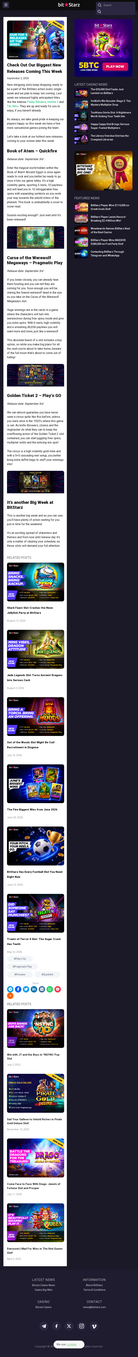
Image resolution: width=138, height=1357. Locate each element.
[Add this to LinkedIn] (34, 989)
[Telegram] (10, 989)
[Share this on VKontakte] (42, 989)
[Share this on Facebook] (18, 989)
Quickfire (48, 974)
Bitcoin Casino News (43, 1285)
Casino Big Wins (43, 1289)
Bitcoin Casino (44, 1307)
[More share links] (10, 996)
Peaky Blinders (36, 102)
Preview (20, 974)
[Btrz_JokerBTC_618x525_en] (103, 76)
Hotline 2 (53, 102)
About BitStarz (94, 1285)
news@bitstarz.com (94, 1307)
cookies (71, 1344)
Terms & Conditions (94, 1289)
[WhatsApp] (50, 989)
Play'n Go (21, 958)
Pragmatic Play (23, 966)
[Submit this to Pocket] (57, 989)
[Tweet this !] (26, 989)
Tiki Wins (13, 106)
